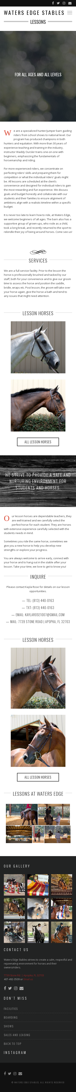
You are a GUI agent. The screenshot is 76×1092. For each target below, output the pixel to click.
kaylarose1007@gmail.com (45, 614)
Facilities (11, 1008)
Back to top (12, 1043)
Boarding (11, 1017)
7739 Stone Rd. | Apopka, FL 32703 (24, 975)
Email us (28, 979)
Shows (9, 1026)
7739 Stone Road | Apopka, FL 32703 (44, 621)
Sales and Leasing (17, 1035)
